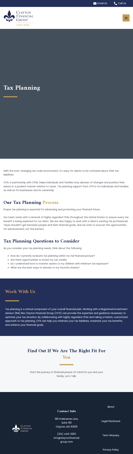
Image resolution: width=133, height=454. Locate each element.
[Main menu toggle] (126, 17)
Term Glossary (110, 435)
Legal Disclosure (110, 421)
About (110, 406)
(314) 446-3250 (66, 434)
